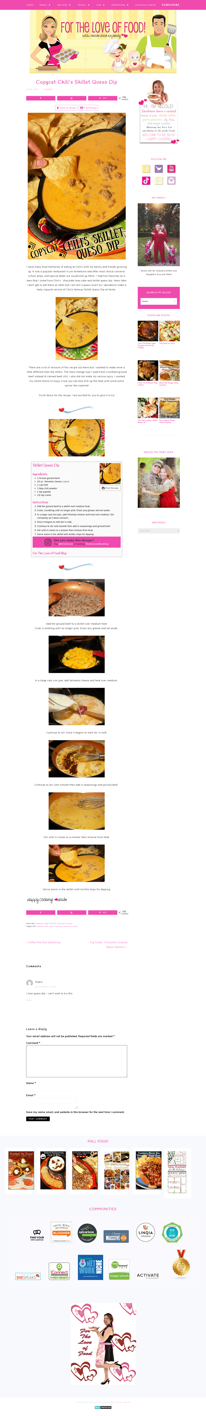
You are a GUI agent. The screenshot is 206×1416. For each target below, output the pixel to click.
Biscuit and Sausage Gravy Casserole (168, 384)
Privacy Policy (123, 1402)
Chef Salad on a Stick (167, 343)
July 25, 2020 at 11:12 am (45, 987)
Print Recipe (90, 107)
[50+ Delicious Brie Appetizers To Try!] (116, 1191)
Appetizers (40, 923)
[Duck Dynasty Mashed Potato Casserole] (169, 417)
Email (31, 1095)
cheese (51, 926)
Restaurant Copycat (64, 923)
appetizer (40, 926)
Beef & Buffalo (50, 923)
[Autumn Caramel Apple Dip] (85, 1191)
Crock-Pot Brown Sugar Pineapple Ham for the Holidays (147, 345)
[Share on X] (71, 98)
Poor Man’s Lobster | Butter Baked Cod (148, 421)
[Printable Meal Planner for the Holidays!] (177, 1195)
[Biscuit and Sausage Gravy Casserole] (169, 380)
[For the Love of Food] (103, 74)
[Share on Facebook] (40, 98)
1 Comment (48, 89)
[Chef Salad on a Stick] (169, 340)
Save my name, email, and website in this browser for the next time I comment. (75, 1112)
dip (56, 926)
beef (46, 926)
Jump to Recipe (67, 107)
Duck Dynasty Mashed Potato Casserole (167, 421)
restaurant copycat (71, 926)
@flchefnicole (66, 544)
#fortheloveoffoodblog (97, 544)
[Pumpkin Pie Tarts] (21, 1191)
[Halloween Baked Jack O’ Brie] (53, 1191)
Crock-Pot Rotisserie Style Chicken (148, 384)
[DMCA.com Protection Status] (103, 1411)
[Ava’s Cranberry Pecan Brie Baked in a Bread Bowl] (148, 1191)
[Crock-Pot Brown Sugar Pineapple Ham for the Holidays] (148, 340)
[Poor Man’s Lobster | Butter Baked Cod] (148, 417)
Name (31, 1083)
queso (60, 926)
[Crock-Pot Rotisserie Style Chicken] (148, 380)
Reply (29, 1000)
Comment (33, 1043)
